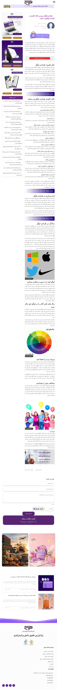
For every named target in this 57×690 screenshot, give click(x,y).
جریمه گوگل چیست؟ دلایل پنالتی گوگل (12, 138)
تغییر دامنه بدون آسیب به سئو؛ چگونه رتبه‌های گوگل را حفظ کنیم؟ (13, 118)
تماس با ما (51, 667)
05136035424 (50, 680)
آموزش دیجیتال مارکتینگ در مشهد (46, 659)
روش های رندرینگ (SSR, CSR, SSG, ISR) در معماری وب (13, 107)
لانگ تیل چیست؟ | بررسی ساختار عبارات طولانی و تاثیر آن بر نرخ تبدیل (13, 134)
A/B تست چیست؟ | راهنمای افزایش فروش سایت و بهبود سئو (13, 147)
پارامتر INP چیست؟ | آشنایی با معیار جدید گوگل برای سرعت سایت (12, 112)
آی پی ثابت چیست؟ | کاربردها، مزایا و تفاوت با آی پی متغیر (13, 174)
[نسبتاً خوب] (44, 504)
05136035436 (50, 678)
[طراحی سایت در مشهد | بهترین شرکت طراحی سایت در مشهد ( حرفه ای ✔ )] (12, 26)
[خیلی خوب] (49, 504)
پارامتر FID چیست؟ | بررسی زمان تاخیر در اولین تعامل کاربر (12, 102)
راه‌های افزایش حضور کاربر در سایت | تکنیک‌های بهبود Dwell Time (13, 123)
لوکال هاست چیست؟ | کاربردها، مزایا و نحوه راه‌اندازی (13, 158)
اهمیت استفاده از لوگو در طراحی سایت (36, 94)
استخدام (51, 664)
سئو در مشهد (50, 661)
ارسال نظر (28, 514)
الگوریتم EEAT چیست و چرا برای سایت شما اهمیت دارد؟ (13, 142)
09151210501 (50, 683)
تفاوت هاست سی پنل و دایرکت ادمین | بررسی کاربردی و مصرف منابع (13, 163)
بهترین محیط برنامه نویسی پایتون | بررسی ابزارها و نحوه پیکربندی (12, 169)
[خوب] (46, 504)
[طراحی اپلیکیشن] (12, 81)
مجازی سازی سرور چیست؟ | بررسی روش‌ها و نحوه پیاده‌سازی (14, 153)
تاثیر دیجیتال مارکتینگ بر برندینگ (37, 191)
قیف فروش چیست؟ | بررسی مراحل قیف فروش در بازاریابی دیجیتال (13, 128)
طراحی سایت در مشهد (48, 651)
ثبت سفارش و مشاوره (40, 58)
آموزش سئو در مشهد (49, 656)
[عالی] (51, 504)
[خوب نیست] (42, 504)
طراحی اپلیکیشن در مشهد (48, 654)
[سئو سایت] (12, 53)
